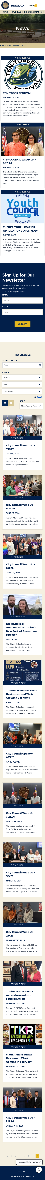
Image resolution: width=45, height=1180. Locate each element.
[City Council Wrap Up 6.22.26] (22, 485)
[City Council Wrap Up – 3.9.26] (22, 852)
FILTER (5, 372)
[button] (5, 403)
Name (5, 295)
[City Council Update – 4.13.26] (22, 733)
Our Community (14, 45)
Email (5, 307)
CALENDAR (16, 12)
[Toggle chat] (39, 1169)
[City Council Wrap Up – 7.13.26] (22, 425)
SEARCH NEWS (9, 360)
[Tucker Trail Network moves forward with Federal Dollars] (22, 971)
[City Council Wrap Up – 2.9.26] (22, 912)
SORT (22, 401)
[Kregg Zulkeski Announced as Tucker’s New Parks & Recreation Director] (22, 604)
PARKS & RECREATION (33, 12)
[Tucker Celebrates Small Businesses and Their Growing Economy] (22, 670)
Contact (22, 1171)
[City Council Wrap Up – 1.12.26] (22, 1097)
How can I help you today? (29, 1162)
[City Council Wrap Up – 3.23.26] (22, 793)
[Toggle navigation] (40, 5)
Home (4, 45)
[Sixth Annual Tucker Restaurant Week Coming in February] (22, 1034)
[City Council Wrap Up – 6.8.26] (22, 544)
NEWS (5, 12)
